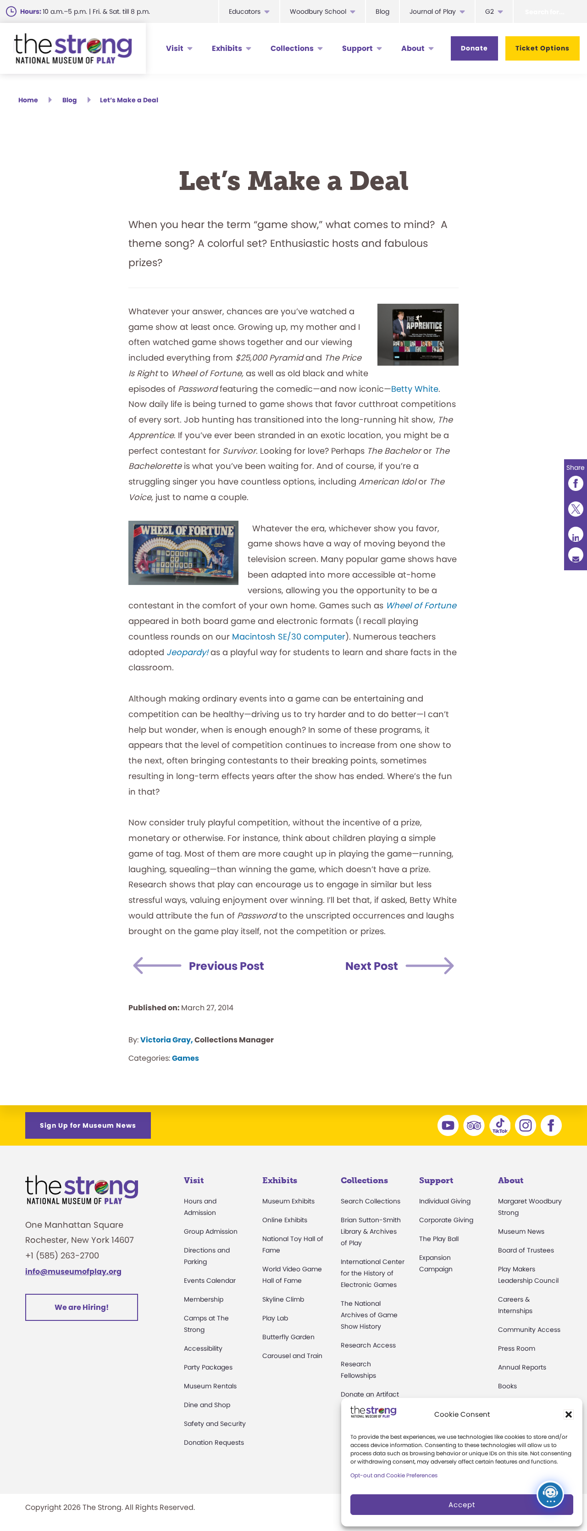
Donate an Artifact (370, 1394)
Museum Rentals (210, 1386)
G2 (489, 11)
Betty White (414, 389)
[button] (568, 1414)
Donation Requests (214, 1442)
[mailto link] (575, 555)
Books (507, 1386)
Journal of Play (433, 11)
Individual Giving (445, 1201)
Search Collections (370, 1201)
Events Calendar (210, 1280)
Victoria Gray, (166, 1040)
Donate (474, 48)
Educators (244, 11)
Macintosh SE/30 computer (288, 636)
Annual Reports (522, 1367)
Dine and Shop (207, 1404)
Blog (382, 11)
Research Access (368, 1345)
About (413, 48)
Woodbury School (318, 11)
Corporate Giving (446, 1220)
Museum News (521, 1231)
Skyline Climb (283, 1299)
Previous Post (226, 966)
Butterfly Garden (288, 1337)
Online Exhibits (284, 1220)
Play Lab (275, 1318)
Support (357, 48)
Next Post (371, 966)
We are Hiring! (82, 1307)
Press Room (516, 1348)
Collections (292, 48)
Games (185, 1058)
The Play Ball (439, 1238)
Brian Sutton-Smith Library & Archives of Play (371, 1231)
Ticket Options (542, 48)
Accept (462, 1504)
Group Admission (211, 1231)
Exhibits (227, 48)
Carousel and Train (292, 1355)
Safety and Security (215, 1423)
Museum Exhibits (288, 1201)
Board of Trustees (526, 1250)
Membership (203, 1299)
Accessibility (203, 1348)
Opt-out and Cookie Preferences (393, 1475)
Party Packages (208, 1367)
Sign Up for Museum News (88, 1125)
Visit (174, 48)
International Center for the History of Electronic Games (372, 1273)
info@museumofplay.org (73, 1271)
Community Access (529, 1329)
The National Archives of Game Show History (369, 1315)
